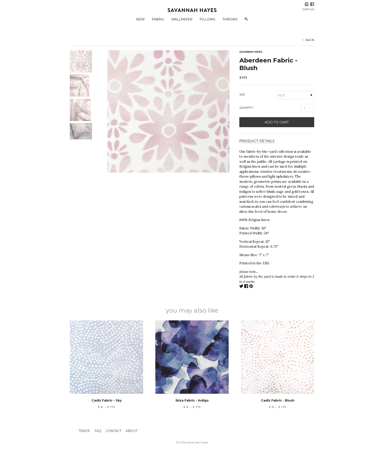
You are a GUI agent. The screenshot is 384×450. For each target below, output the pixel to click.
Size (242, 94)
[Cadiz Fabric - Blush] (277, 357)
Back (310, 40)
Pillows (207, 19)
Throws (230, 19)
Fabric (158, 19)
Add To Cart (277, 122)
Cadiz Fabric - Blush (277, 400)
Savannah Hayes (250, 51)
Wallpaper (181, 19)
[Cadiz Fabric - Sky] (106, 357)
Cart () (308, 9)
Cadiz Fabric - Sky (107, 400)
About (131, 431)
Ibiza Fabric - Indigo (192, 400)
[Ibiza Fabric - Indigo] (192, 357)
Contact (113, 431)
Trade (84, 431)
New (140, 19)
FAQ (97, 431)
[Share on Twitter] (241, 287)
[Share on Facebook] (246, 287)
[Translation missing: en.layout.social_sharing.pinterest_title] (251, 287)
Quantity (246, 107)
